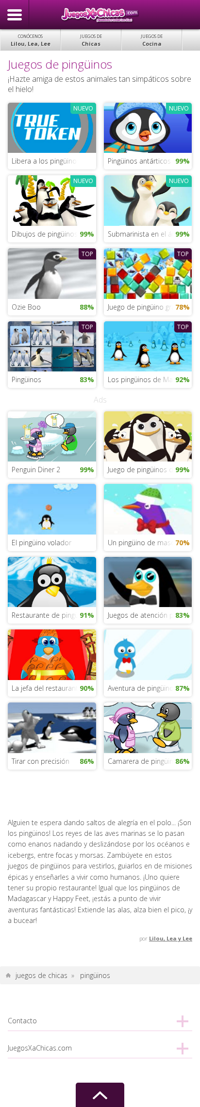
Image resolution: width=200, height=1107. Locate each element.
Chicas (91, 40)
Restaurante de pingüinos (52, 615)
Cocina (152, 40)
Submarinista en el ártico (147, 234)
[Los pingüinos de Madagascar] (148, 345)
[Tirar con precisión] (52, 727)
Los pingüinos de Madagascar (150, 379)
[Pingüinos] (52, 345)
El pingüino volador (41, 542)
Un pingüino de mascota (146, 542)
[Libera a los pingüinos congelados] (52, 126)
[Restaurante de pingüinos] (52, 581)
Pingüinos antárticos (139, 161)
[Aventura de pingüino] (148, 654)
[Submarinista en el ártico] (148, 199)
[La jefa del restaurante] (52, 654)
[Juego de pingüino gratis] (148, 272)
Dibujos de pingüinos (45, 234)
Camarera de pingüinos (144, 761)
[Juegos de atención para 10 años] (148, 581)
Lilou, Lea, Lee (30, 40)
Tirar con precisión (40, 761)
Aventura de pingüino (141, 688)
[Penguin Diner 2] (52, 435)
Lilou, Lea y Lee (170, 938)
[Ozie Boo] (52, 272)
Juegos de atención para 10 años (150, 615)
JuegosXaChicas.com (100, 14)
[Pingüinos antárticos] (148, 126)
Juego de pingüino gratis (145, 307)
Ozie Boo (26, 307)
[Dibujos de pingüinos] (52, 199)
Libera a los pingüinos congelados (54, 161)
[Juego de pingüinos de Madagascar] (148, 435)
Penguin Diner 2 (36, 469)
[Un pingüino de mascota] (148, 508)
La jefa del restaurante (47, 688)
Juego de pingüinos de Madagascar (150, 469)
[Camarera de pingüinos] (148, 727)
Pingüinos (26, 379)
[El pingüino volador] (52, 508)
